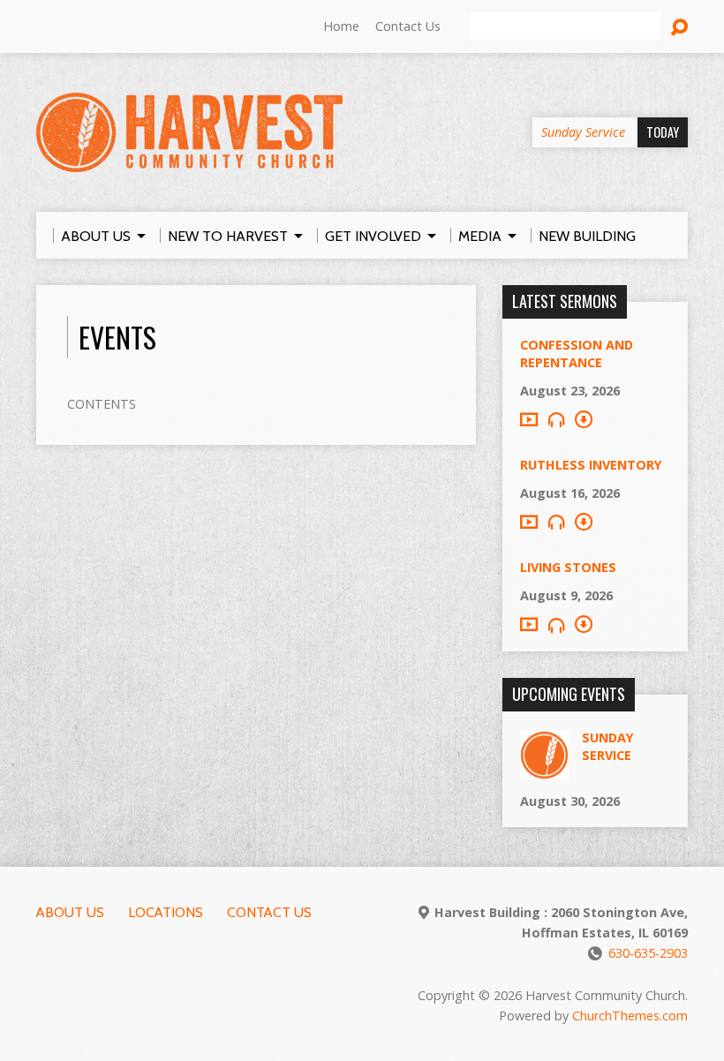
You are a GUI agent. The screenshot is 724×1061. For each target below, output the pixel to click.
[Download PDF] (583, 419)
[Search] (679, 27)
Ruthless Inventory (591, 464)
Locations (165, 912)
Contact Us (408, 26)
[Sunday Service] (544, 770)
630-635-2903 (648, 952)
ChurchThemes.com (630, 1015)
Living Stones (568, 567)
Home (341, 26)
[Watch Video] (529, 419)
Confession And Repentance (576, 353)
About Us (70, 912)
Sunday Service (608, 746)
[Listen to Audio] (556, 419)
